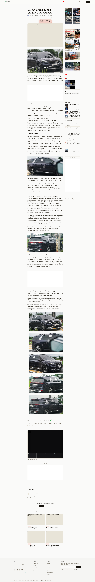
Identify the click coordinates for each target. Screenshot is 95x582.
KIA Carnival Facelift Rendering (52, 527)
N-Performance (49, 1)
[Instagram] (66, 199)
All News (32, 6)
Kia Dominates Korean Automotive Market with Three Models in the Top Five (33, 529)
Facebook (35, 423)
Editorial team (35, 563)
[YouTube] (73, 199)
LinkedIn (40, 423)
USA (77, 93)
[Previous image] (29, 441)
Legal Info (27, 580)
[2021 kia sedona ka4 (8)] (45, 441)
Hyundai (22, 1)
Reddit (55, 423)
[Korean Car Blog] (8, 2)
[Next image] (61, 441)
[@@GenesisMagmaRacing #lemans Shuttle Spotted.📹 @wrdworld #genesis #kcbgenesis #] (72, 84)
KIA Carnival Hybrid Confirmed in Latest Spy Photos (52, 546)
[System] (80, 2)
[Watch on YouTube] (63, 2)
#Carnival (67, 98)
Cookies (19, 580)
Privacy (15, 580)
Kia (26, 1)
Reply (31, 497)
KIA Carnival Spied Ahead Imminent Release (32, 546)
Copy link (30, 425)
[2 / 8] (40, 455)
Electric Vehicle (41, 1)
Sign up (87, 1)
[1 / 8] (32, 455)
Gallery (60, 1)
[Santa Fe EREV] (76, 12)
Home (28, 6)
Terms (65, 569)
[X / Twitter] (70, 199)
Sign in (83, 1)
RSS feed (35, 567)
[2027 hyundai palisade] (76, 20)
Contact (34, 565)
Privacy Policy (74, 569)
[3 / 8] (49, 455)
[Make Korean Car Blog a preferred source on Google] (75, 199)
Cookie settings (48, 580)
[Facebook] (68, 199)
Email (60, 423)
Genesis (30, 1)
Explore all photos (68, 24)
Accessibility (32, 580)
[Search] (73, 2)
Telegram (50, 423)
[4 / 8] (58, 455)
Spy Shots (35, 1)
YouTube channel (36, 570)
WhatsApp (45, 423)
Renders (55, 1)
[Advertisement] (45, 93)
